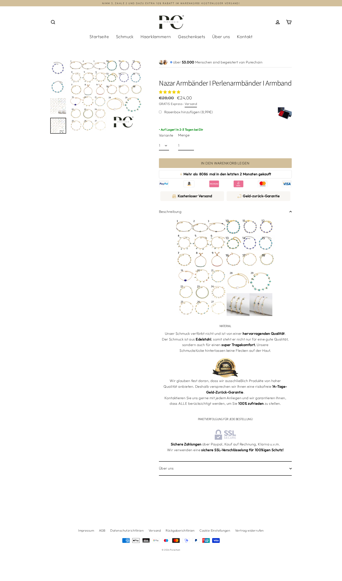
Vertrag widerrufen (249, 530)
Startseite (99, 36)
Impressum (86, 530)
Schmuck (125, 36)
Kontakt (245, 36)
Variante (166, 135)
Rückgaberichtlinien (180, 530)
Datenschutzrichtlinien (127, 530)
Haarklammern (156, 36)
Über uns (221, 36)
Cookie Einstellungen (215, 530)
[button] (170, 92)
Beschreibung (170, 211)
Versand (191, 104)
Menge (184, 135)
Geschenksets (191, 36)
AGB (102, 530)
